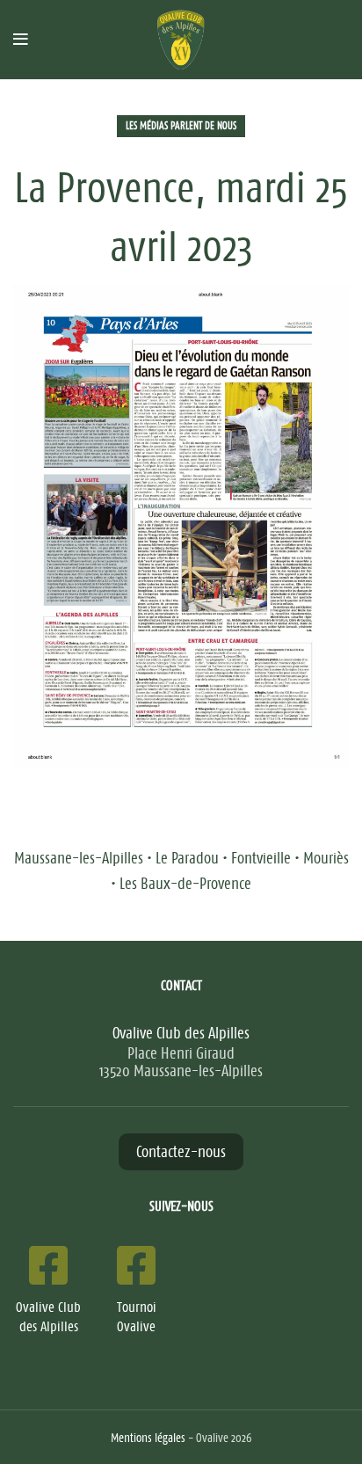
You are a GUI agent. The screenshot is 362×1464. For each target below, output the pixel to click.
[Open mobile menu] (20, 39)
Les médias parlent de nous (181, 126)
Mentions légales (148, 1438)
